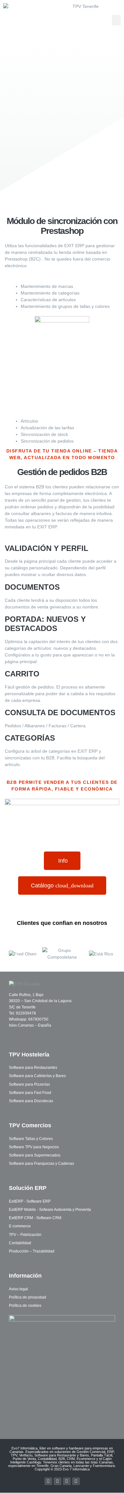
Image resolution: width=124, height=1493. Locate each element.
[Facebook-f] (48, 1481)
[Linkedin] (67, 1481)
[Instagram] (76, 1481)
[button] (116, 20)
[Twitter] (57, 1481)
